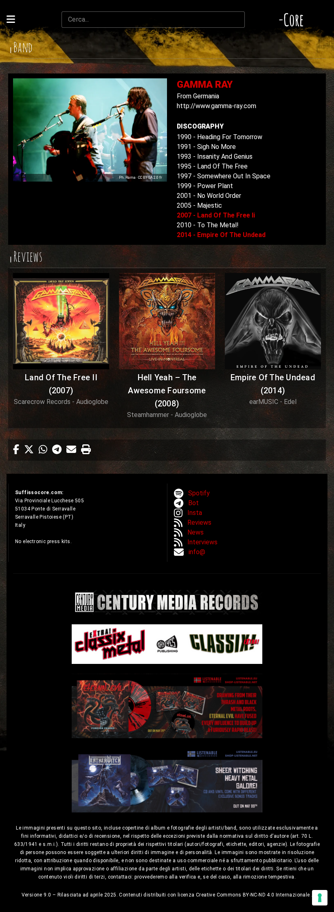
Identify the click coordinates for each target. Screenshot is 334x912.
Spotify (199, 493)
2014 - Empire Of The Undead (221, 235)
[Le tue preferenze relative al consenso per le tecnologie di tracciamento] (319, 897)
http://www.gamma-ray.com (216, 106)
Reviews (199, 522)
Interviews (202, 542)
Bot (193, 503)
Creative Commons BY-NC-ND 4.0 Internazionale (253, 895)
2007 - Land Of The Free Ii (216, 215)
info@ (197, 552)
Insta (194, 513)
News (195, 532)
